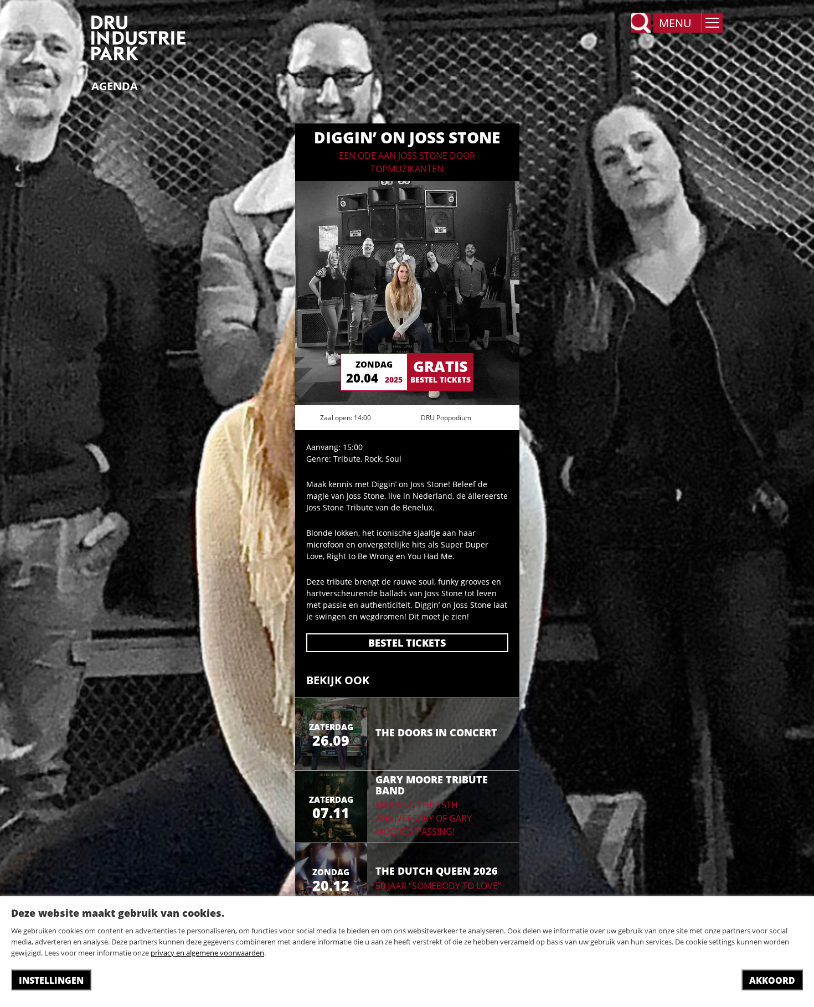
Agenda (114, 86)
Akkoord (772, 980)
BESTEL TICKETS (407, 642)
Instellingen (51, 980)
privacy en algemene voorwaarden (207, 953)
